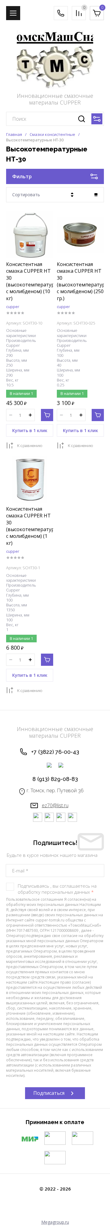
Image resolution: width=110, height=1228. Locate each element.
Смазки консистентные (52, 134)
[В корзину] (47, 415)
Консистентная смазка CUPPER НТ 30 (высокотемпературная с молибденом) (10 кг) (34, 281)
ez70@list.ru (55, 805)
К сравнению (29, 445)
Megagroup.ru (55, 1222)
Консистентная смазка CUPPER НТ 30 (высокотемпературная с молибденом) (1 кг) (34, 526)
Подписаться (48, 1093)
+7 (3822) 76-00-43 (55, 752)
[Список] (96, 194)
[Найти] (82, 118)
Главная (14, 134)
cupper (12, 306)
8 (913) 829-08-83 (55, 779)
